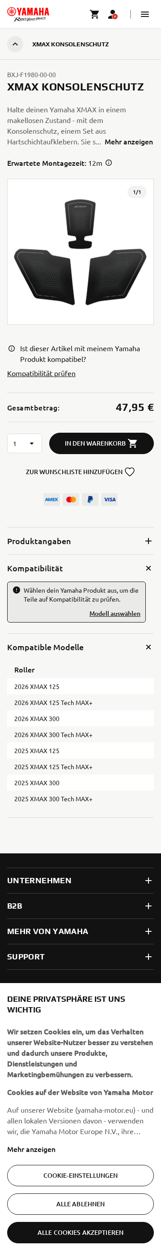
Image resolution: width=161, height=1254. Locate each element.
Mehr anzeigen (31, 1149)
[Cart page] (94, 14)
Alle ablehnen (80, 1204)
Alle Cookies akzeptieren (80, 1232)
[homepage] (28, 14)
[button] (145, 14)
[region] (80, 1118)
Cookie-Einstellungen (80, 1175)
